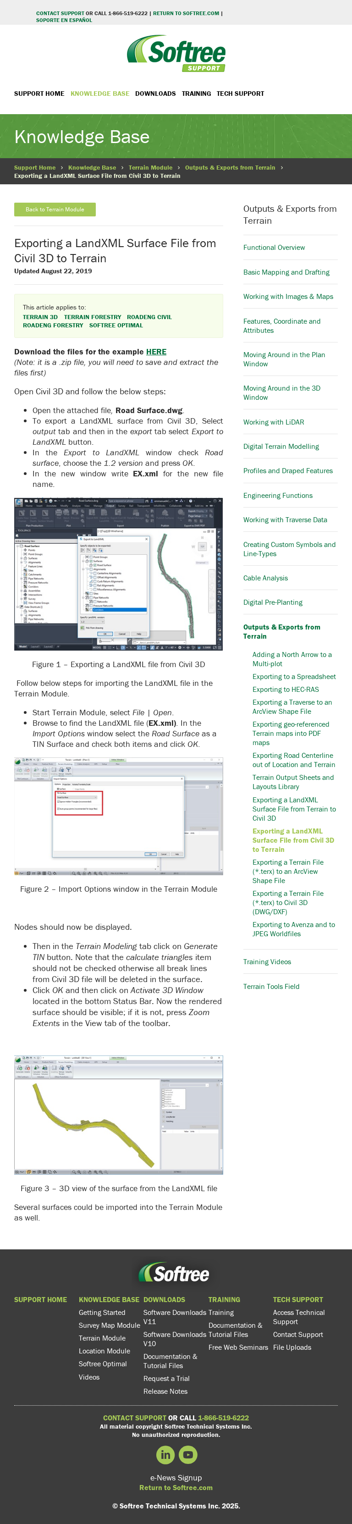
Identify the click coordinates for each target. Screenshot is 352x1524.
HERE (156, 351)
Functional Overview (274, 247)
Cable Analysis (265, 577)
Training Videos (267, 961)
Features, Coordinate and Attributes (282, 325)
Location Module (104, 1350)
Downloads (155, 93)
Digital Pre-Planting (272, 602)
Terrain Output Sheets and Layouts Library (293, 782)
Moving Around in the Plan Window (284, 359)
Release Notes (165, 1391)
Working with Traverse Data (285, 519)
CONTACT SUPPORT (60, 13)
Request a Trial (166, 1378)
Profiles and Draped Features (288, 470)
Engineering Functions (278, 495)
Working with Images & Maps (288, 296)
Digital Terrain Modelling (281, 446)
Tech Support (240, 93)
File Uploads (292, 1347)
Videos (89, 1376)
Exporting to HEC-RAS (286, 689)
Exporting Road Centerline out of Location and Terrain (294, 760)
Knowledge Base (100, 93)
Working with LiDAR (273, 421)
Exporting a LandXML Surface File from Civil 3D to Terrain (293, 840)
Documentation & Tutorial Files (170, 1361)
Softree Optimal (103, 1363)
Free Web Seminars (238, 1347)
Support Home (39, 93)
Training (196, 93)
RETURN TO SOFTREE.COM (186, 13)
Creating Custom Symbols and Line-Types (289, 549)
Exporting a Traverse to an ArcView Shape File (292, 706)
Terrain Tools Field (271, 986)
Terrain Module (150, 167)
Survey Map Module (109, 1325)
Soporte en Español (64, 20)
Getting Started (102, 1312)
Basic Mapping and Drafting (286, 271)
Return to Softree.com (176, 1487)
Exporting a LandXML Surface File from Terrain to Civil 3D (294, 808)
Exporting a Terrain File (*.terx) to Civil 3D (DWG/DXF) (288, 902)
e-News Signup (176, 1477)
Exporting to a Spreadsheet (294, 676)
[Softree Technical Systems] (176, 53)
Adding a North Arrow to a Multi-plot (292, 659)
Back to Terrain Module (55, 209)
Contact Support (298, 1334)
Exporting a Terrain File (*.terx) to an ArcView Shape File (288, 871)
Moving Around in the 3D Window (281, 392)
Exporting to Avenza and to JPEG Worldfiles (294, 929)
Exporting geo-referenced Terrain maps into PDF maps (291, 733)
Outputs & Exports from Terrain (230, 167)
